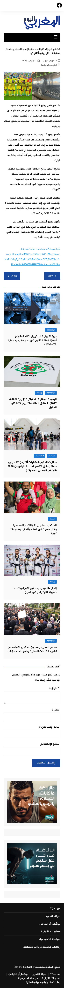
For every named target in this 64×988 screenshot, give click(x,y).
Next (14, 276)
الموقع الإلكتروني (50, 744)
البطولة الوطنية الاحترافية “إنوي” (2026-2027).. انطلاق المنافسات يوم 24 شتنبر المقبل (33, 403)
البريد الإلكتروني (49, 727)
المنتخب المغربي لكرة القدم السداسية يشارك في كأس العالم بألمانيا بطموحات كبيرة (33, 529)
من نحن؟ (55, 909)
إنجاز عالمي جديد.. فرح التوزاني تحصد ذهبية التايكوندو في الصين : (35, 590)
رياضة (43, 65)
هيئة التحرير (53, 916)
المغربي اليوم (50, 61)
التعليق (54, 688)
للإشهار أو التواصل (49, 924)
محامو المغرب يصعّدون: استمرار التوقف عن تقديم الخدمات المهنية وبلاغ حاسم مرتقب (32, 649)
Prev (50, 276)
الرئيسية (52, 65)
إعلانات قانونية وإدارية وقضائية (41, 947)
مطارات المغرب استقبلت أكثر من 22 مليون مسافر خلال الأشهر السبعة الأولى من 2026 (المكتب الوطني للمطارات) (32, 466)
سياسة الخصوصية (49, 939)
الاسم (56, 710)
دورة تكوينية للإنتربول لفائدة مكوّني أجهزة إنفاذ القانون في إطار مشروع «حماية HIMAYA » (32, 340)
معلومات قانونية (50, 932)
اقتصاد (52, 456)
